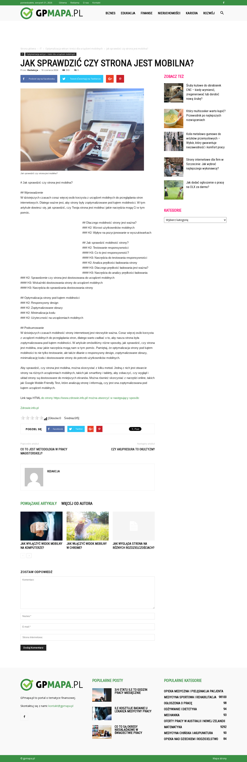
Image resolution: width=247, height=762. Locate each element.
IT (22, 54)
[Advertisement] (123, 34)
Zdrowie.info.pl (29, 408)
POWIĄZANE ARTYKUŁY (38, 503)
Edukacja (128, 13)
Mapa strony (220, 758)
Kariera (192, 13)
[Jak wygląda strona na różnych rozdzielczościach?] (134, 526)
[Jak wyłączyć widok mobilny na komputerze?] (41, 526)
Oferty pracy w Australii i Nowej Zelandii (194, 721)
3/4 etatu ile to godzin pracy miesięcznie (131, 691)
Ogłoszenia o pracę (178, 703)
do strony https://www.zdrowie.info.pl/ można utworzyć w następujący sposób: (90, 397)
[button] (222, 13)
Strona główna (28, 48)
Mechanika (171, 715)
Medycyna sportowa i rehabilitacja (190, 697)
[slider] (32, 417)
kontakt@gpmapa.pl (60, 706)
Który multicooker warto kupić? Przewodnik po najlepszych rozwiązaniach (206, 115)
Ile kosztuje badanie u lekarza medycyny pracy (133, 709)
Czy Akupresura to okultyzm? (133, 449)
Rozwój (209, 13)
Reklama (74, 2)
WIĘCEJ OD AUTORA (76, 503)
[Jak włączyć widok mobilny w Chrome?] (88, 526)
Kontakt (96, 2)
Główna (63, 2)
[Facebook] (224, 2)
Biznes (110, 13)
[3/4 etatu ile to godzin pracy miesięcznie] (102, 695)
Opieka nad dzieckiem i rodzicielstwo (191, 739)
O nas (86, 2)
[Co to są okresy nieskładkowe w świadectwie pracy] (102, 732)
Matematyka (173, 727)
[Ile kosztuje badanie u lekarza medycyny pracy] (102, 713)
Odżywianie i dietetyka (180, 709)
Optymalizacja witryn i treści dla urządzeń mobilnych (50, 54)
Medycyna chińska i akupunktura (188, 733)
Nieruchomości (169, 13)
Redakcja (32, 70)
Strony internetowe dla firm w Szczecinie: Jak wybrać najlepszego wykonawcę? (205, 164)
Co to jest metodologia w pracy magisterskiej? (43, 451)
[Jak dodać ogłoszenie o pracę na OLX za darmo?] (173, 190)
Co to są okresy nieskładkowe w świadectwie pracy (128, 730)
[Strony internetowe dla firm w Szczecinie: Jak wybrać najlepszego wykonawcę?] (173, 167)
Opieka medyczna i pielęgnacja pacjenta (193, 691)
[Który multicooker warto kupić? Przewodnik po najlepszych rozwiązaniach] (173, 118)
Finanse (146, 13)
